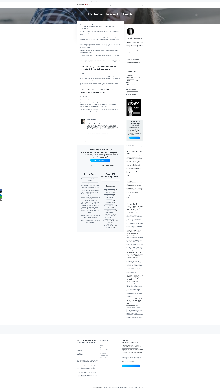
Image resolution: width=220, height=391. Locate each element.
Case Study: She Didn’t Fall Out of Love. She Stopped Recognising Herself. (133, 232)
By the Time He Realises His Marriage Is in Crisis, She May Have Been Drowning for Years (90, 187)
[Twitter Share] (1, 192)
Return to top (140, 387)
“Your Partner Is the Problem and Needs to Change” (132, 352)
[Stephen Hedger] (83, 121)
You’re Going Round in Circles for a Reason (130, 345)
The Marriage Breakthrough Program (102, 133)
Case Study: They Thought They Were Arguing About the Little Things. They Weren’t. (90, 210)
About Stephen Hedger (104, 355)
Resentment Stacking (131, 86)
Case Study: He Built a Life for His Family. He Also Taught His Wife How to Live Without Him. (90, 220)
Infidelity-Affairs (109, 197)
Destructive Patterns (109, 194)
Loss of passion (109, 200)
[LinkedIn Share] (1, 195)
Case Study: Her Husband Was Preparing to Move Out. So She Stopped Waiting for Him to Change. (90, 215)
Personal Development (109, 210)
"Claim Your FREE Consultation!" (100, 160)
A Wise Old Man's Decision (132, 91)
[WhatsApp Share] (1, 197)
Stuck (109, 222)
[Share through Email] (1, 199)
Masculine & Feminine (109, 205)
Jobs (100, 359)
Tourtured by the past (131, 94)
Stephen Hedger (91, 119)
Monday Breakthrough (109, 209)
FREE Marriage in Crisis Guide (104, 341)
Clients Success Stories (104, 349)
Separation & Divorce (109, 219)
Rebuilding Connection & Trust (133, 80)
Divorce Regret (130, 82)
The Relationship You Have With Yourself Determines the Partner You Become (90, 178)
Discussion (109, 195)
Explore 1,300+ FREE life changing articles (104, 352)
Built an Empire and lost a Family (133, 77)
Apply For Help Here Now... (131, 366)
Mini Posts (109, 207)
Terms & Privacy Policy (97, 387)
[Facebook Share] (1, 190)
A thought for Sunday (109, 189)
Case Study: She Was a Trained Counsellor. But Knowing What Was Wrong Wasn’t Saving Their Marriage (90, 202)
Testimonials (109, 224)
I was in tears (130, 92)
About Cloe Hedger (103, 357)
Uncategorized (84, 141)
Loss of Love (109, 199)
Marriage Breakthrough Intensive (104, 344)
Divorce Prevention (131, 84)
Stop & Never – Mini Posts (109, 221)
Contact (101, 362)
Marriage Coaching (109, 204)
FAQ (100, 347)
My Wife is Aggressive (131, 89)
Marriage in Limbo (130, 79)
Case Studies (109, 190)
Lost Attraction (109, 202)
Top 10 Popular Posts (109, 226)
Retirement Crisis (110, 216)
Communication (109, 192)
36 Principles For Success (132, 87)
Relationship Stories (109, 214)
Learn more (134, 138)
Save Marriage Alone (109, 217)
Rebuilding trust (109, 212)
